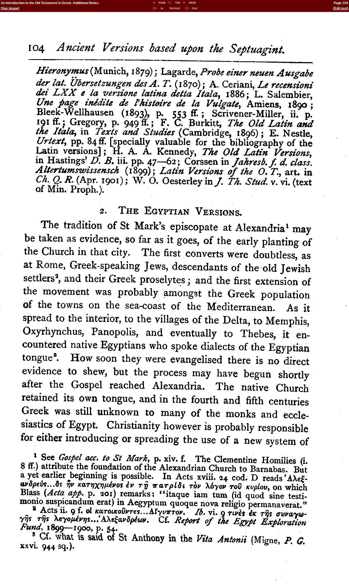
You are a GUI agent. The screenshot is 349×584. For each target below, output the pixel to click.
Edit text (340, 8)
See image (10, 8)
